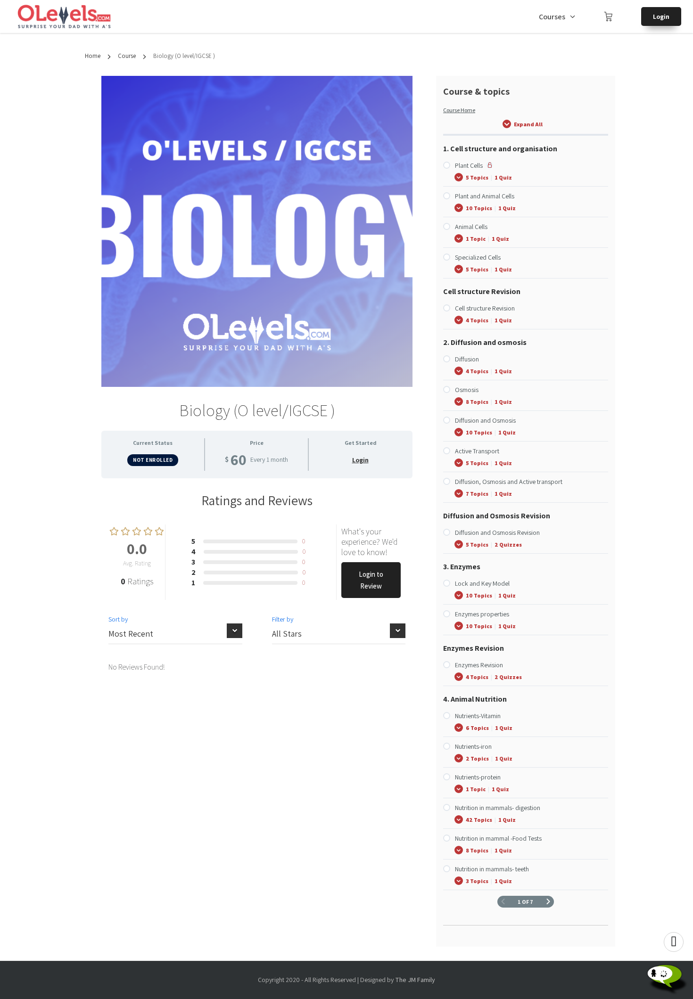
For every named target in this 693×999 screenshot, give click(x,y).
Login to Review (371, 580)
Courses (552, 17)
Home (92, 56)
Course (127, 56)
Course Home (459, 110)
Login (661, 16)
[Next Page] (548, 902)
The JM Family (415, 979)
